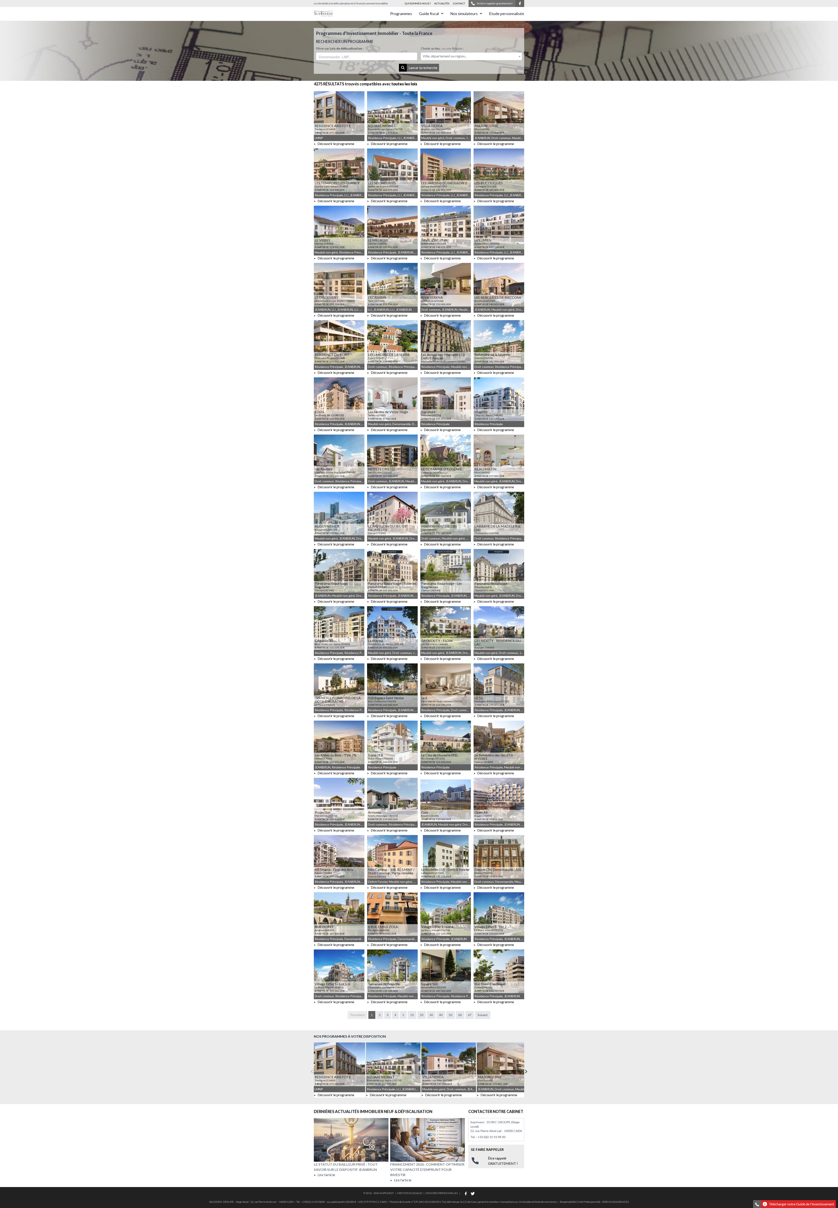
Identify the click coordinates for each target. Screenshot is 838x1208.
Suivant (482, 1015)
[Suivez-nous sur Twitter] (473, 1194)
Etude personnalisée (506, 13)
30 (431, 1015)
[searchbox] (339, 56)
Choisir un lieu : (442, 48)
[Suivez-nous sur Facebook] (519, 3)
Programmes (401, 13)
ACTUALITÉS (441, 3)
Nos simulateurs (464, 13)
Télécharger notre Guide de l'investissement (801, 1204)
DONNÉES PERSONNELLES (442, 1193)
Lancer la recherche (423, 68)
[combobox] (366, 56)
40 (441, 1015)
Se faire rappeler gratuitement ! (495, 3)
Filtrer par (340, 48)
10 (412, 1015)
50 (450, 1015)
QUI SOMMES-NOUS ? (418, 3)
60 (460, 1015)
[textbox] (471, 56)
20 (421, 1015)
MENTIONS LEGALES (409, 1193)
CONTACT (459, 3)
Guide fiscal (429, 13)
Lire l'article (326, 1175)
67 (469, 1015)
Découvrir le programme (335, 144)
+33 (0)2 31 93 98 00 (491, 1137)
